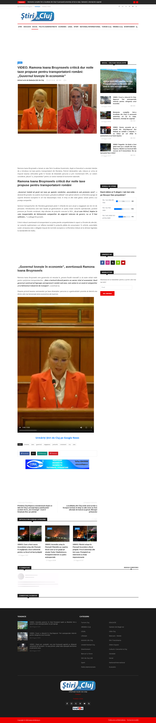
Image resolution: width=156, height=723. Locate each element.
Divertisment (129, 27)
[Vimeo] (130, 6)
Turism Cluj (106, 27)
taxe (32, 444)
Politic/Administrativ (48, 27)
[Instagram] (123, 6)
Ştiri (20, 27)
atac (74, 444)
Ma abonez (107, 294)
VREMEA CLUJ (118, 27)
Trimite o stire (46, 6)
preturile (55, 444)
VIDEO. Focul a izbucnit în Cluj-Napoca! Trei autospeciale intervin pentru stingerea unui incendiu (124, 100)
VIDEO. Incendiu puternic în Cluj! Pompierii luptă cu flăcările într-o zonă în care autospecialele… (118, 84)
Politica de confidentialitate (117, 720)
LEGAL (70, 27)
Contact (37, 6)
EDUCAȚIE (28, 27)
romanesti (63, 444)
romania (26, 444)
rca (70, 444)
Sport (76, 27)
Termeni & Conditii (132, 720)
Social (35, 27)
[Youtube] (133, 6)
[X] (126, 6)
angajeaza (47, 444)
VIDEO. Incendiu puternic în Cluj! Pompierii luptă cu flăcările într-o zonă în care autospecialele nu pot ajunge (53, 623)
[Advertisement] (99, 16)
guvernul (39, 444)
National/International (90, 27)
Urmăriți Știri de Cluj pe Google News (57, 437)
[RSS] (136, 6)
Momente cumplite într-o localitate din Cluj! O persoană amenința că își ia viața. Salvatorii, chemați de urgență (64, 2)
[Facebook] (119, 6)
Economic (62, 27)
